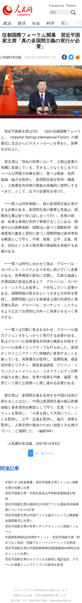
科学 (50, 23)
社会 (36, 23)
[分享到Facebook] (64, 57)
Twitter (71, 5)
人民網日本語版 (10, 57)
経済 (22, 23)
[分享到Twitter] (71, 57)
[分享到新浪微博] (78, 57)
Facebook (56, 5)
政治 (7, 23)
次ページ (47, 453)
